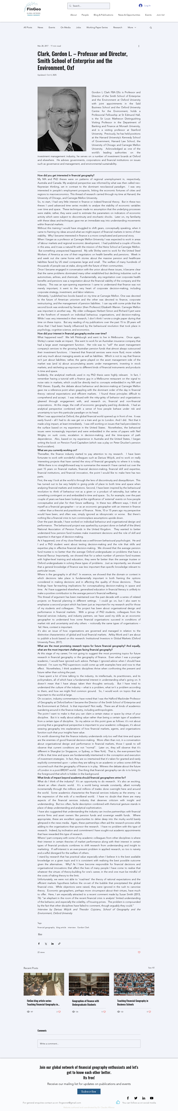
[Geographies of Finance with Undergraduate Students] (89, 984)
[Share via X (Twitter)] (45, 943)
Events (52, 27)
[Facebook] (128, 1098)
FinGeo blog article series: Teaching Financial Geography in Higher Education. (42, 1002)
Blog (40, 934)
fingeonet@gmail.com (70, 1102)
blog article (61, 927)
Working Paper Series (97, 27)
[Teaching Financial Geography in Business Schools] (134, 984)
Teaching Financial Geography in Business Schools (132, 1002)
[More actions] (138, 46)
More (130, 27)
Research (117, 27)
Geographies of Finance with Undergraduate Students (85, 1002)
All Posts (28, 27)
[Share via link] (59, 943)
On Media (66, 27)
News (40, 27)
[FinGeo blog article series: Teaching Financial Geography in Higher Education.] (44, 984)
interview (72, 927)
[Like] (118, 1102)
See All (151, 967)
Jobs (78, 27)
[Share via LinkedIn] (52, 943)
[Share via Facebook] (39, 943)
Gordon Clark (83, 927)
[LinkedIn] (144, 1098)
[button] (73, 14)
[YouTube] (152, 1098)
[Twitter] (136, 1098)
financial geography (46, 927)
